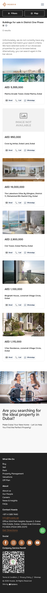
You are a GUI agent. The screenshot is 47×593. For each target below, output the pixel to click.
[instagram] (14, 543)
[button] (42, 4)
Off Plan (6, 480)
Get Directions (10, 530)
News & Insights (10, 500)
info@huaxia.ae (11, 518)
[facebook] (6, 543)
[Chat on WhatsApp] (42, 530)
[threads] (22, 543)
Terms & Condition (10, 577)
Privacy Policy (25, 577)
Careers (6, 497)
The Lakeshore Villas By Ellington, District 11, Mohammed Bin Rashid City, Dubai (23, 194)
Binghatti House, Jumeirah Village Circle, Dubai (23, 297)
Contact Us (24, 444)
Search (23, 435)
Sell (4, 467)
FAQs (5, 504)
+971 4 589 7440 (10, 514)
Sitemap (37, 577)
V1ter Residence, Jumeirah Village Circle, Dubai (23, 349)
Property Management (13, 473)
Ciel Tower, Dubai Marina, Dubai (19, 246)
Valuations (7, 477)
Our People (8, 494)
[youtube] (38, 543)
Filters (14, 13)
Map (36, 13)
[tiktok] (30, 543)
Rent (5, 470)
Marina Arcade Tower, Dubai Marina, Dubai (23, 94)
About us (7, 490)
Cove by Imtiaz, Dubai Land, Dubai (20, 143)
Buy (4, 464)
